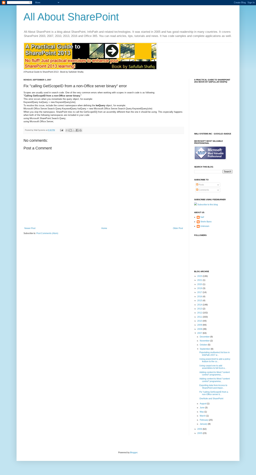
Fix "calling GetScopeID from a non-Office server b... (213, 393)
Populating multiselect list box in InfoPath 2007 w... (214, 353)
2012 (200, 313)
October (204, 345)
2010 (200, 321)
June (202, 407)
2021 (200, 280)
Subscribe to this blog (207, 204)
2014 (200, 304)
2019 (200, 288)
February (204, 420)
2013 (200, 308)
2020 (200, 284)
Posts (201, 185)
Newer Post (29, 228)
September (205, 349)
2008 (200, 329)
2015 (200, 300)
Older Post (178, 228)
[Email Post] (61, 130)
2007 (200, 333)
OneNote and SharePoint (211, 398)
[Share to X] (74, 130)
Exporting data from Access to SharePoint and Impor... (213, 386)
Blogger (133, 452)
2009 (200, 325)
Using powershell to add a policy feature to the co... (214, 360)
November (205, 341)
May (202, 412)
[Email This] (67, 130)
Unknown (204, 226)
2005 (200, 433)
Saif (202, 217)
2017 (200, 292)
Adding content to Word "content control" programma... (214, 373)
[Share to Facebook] (77, 130)
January (204, 424)
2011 (200, 317)
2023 (200, 276)
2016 (200, 296)
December (205, 337)
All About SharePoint (71, 17)
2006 (200, 429)
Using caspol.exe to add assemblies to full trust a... (212, 366)
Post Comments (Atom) (47, 233)
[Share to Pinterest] (80, 130)
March (203, 416)
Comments (203, 190)
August (203, 403)
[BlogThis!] (70, 130)
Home (104, 228)
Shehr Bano (206, 221)
